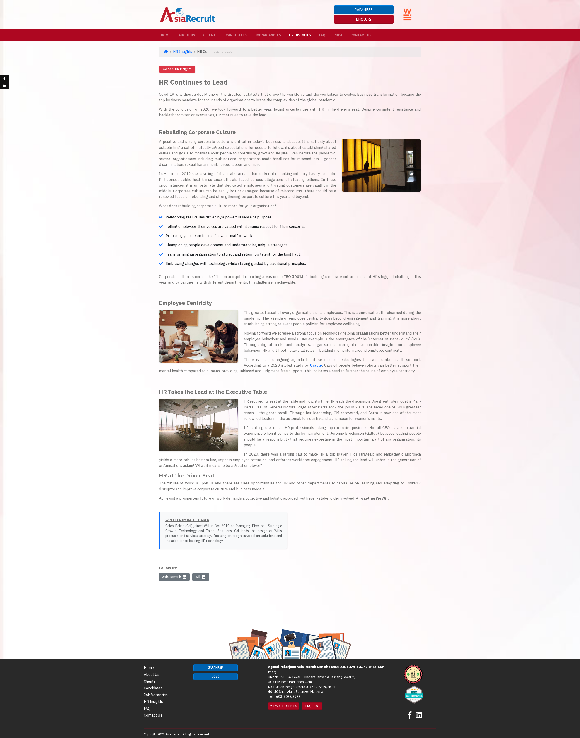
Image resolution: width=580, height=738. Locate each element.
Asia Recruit (172, 577)
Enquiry (364, 19)
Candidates (236, 35)
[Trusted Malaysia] (413, 674)
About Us (187, 35)
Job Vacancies (268, 35)
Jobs (216, 676)
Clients (210, 35)
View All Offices (283, 706)
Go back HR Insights (177, 69)
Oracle (316, 365)
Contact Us (360, 35)
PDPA (338, 35)
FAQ (322, 35)
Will (198, 577)
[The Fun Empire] (414, 694)
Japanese (364, 9)
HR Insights (300, 35)
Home (166, 35)
